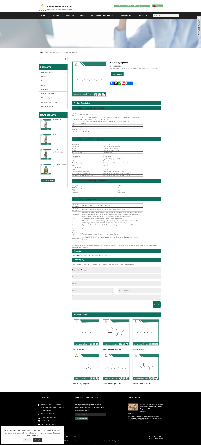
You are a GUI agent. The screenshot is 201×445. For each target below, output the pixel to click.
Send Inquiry (126, 15)
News (82, 15)
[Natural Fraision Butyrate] (116, 332)
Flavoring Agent (46, 98)
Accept (37, 440)
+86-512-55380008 (48, 413)
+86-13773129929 (50, 417)
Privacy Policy (71, 437)
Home (43, 15)
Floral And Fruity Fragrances (50, 102)
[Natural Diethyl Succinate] (146, 366)
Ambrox (55, 135)
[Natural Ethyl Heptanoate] (116, 366)
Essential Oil (45, 76)
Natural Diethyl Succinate (142, 383)
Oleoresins (44, 89)
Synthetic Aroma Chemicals (101, 256)
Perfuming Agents (47, 106)
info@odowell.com (143, 6)
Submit (157, 304)
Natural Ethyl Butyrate (81, 383)
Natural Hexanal (78, 349)
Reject (27, 440)
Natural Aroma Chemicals (69, 52)
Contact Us (142, 15)
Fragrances (45, 81)
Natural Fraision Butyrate (112, 349)
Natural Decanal (138, 349)
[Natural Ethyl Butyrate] (86, 366)
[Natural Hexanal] (86, 332)
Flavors (43, 85)
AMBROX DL (57, 120)
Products (70, 15)
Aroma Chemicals (56, 52)
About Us (55, 15)
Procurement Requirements (102, 15)
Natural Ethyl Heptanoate (112, 383)
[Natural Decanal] (146, 332)
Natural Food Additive (48, 93)
